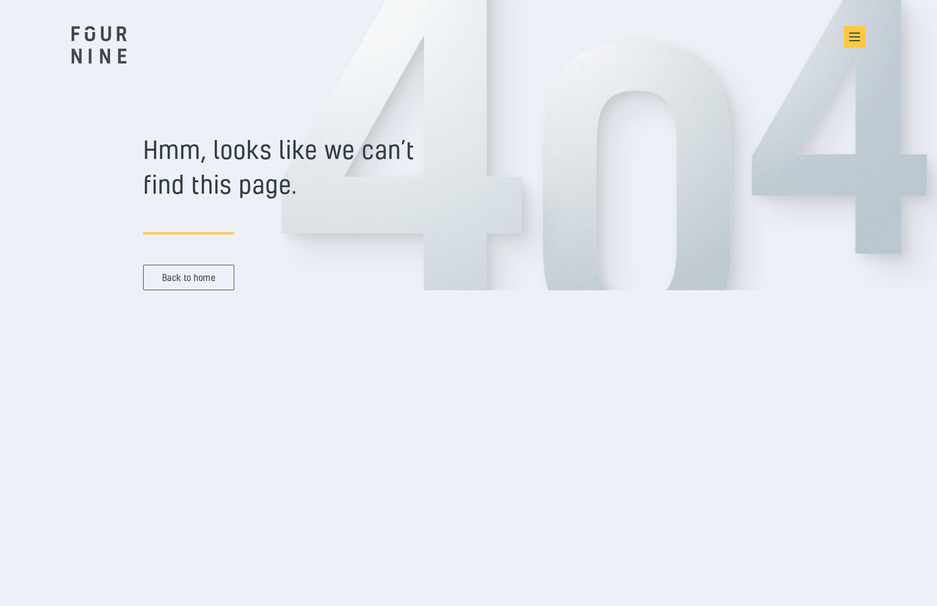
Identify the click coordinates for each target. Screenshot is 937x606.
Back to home (188, 277)
